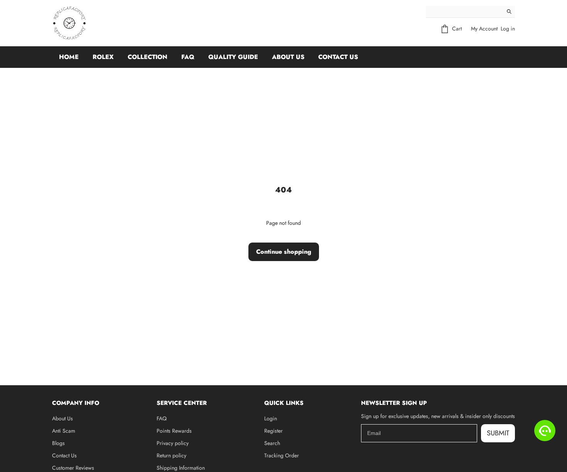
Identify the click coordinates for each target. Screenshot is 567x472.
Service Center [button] (182, 403)
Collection (147, 56)
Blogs (58, 443)
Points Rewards (174, 431)
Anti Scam (63, 431)
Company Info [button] (75, 403)
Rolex (103, 56)
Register (273, 431)
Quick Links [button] (284, 403)
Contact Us (338, 56)
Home (69, 56)
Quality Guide (233, 56)
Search (272, 443)
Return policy (171, 455)
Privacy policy (173, 443)
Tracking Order (281, 455)
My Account (484, 28)
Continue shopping (283, 251)
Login (270, 418)
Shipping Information (181, 468)
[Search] (509, 11)
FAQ (187, 56)
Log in (508, 28)
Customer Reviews (73, 468)
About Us (288, 56)
